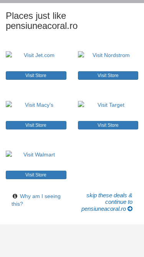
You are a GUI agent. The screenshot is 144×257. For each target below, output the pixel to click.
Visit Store (35, 75)
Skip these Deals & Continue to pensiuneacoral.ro (106, 202)
